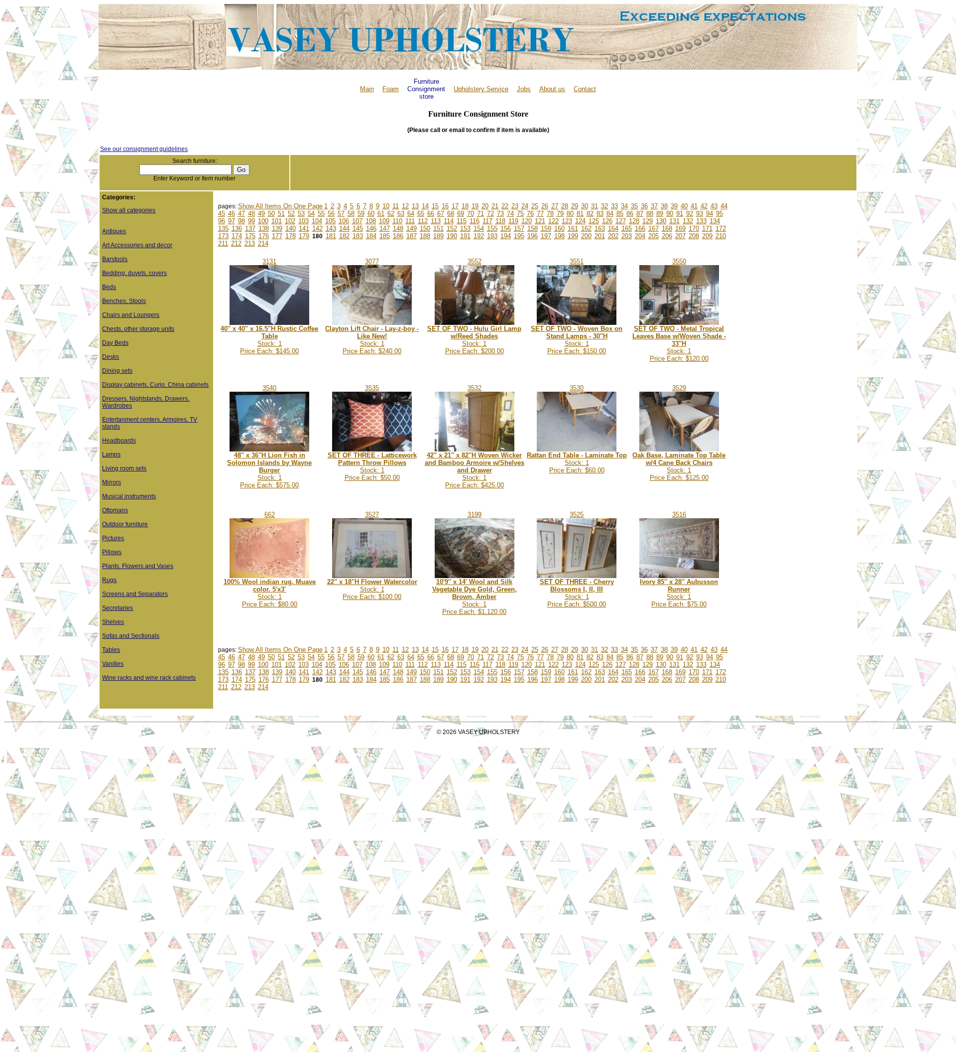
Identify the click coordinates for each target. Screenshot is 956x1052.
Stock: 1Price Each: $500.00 (577, 593)
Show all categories (128, 210)
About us (552, 89)
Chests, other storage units (138, 328)
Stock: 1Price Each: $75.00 (679, 593)
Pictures (113, 538)
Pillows (111, 552)
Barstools (114, 259)
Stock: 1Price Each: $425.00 (474, 470)
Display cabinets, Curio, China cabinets (155, 384)
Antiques (114, 231)
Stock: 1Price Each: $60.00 (577, 462)
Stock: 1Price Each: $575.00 (269, 470)
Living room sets (124, 468)
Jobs (524, 89)
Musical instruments (129, 496)
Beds (109, 287)
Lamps (111, 454)
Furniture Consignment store (426, 89)
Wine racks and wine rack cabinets (149, 677)
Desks (110, 356)
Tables (111, 649)
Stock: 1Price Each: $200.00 (474, 340)
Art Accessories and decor (137, 245)
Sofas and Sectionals (130, 635)
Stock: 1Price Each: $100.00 (372, 589)
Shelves (113, 621)
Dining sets (117, 370)
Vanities (112, 663)
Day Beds (115, 342)
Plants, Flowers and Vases (137, 566)
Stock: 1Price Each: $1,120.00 (474, 596)
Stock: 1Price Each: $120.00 (679, 343)
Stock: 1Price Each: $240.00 (372, 340)
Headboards (119, 440)
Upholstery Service (481, 89)
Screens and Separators (135, 594)
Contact (585, 89)
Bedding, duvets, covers (134, 273)
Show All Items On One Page (280, 206)
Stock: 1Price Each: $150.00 (576, 340)
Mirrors (111, 482)
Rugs (109, 580)
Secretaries (117, 607)
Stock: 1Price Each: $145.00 (269, 340)
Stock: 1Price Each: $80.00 (270, 593)
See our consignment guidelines (144, 149)
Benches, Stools (124, 301)
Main (367, 89)
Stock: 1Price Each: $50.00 (372, 466)
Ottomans (115, 510)
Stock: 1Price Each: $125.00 (678, 466)
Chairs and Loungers (130, 314)
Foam (390, 89)
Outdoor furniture (125, 524)
